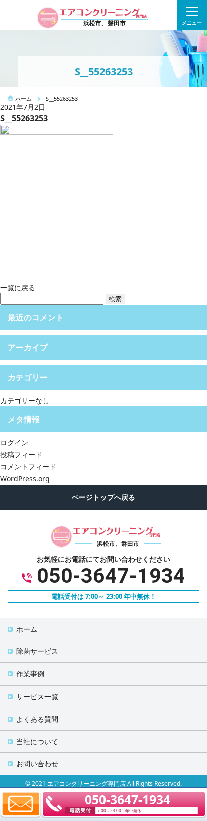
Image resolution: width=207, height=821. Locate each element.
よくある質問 (37, 719)
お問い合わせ (37, 763)
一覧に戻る (17, 287)
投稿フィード (21, 454)
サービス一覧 (37, 696)
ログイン (14, 442)
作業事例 (30, 673)
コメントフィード (28, 466)
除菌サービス (37, 651)
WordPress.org (25, 478)
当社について (37, 741)
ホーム (26, 629)
